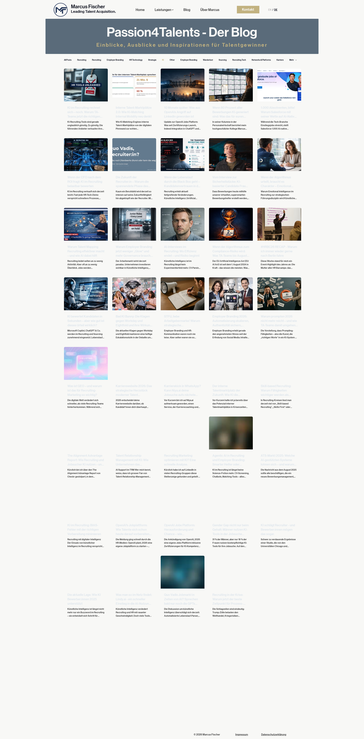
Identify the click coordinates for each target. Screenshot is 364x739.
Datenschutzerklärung (273, 734)
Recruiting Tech (239, 60)
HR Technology (135, 60)
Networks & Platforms (261, 60)
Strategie (152, 60)
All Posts (68, 60)
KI (163, 60)
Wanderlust (208, 60)
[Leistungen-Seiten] (172, 10)
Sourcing (223, 60)
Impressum (241, 734)
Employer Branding (115, 60)
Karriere (280, 60)
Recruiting (81, 60)
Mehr (291, 60)
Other (172, 60)
